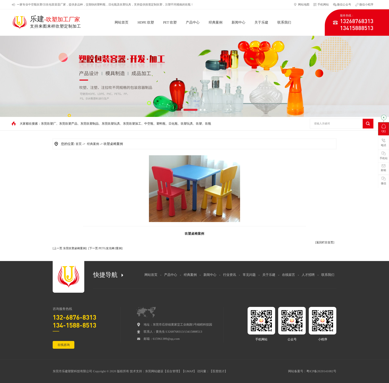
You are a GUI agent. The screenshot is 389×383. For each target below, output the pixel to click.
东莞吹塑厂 (48, 123)
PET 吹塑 (170, 22)
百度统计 (218, 371)
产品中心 (193, 22)
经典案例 (215, 22)
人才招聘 (308, 274)
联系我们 (284, 22)
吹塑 (159, 4)
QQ (384, 131)
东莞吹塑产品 (68, 123)
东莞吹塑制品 (89, 123)
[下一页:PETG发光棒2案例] (105, 248)
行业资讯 (229, 274)
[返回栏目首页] (324, 242)
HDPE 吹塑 (146, 22)
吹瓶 (188, 4)
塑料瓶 (101, 4)
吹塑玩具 (125, 4)
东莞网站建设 (154, 371)
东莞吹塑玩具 (111, 123)
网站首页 (121, 22)
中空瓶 (32, 4)
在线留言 (288, 274)
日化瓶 (112, 4)
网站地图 (303, 4)
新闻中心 (238, 22)
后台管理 (172, 371)
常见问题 (249, 274)
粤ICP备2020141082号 (321, 371)
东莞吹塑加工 (132, 123)
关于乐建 (261, 22)
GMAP (189, 371)
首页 (79, 144)
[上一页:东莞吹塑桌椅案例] (70, 248)
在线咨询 (64, 344)
